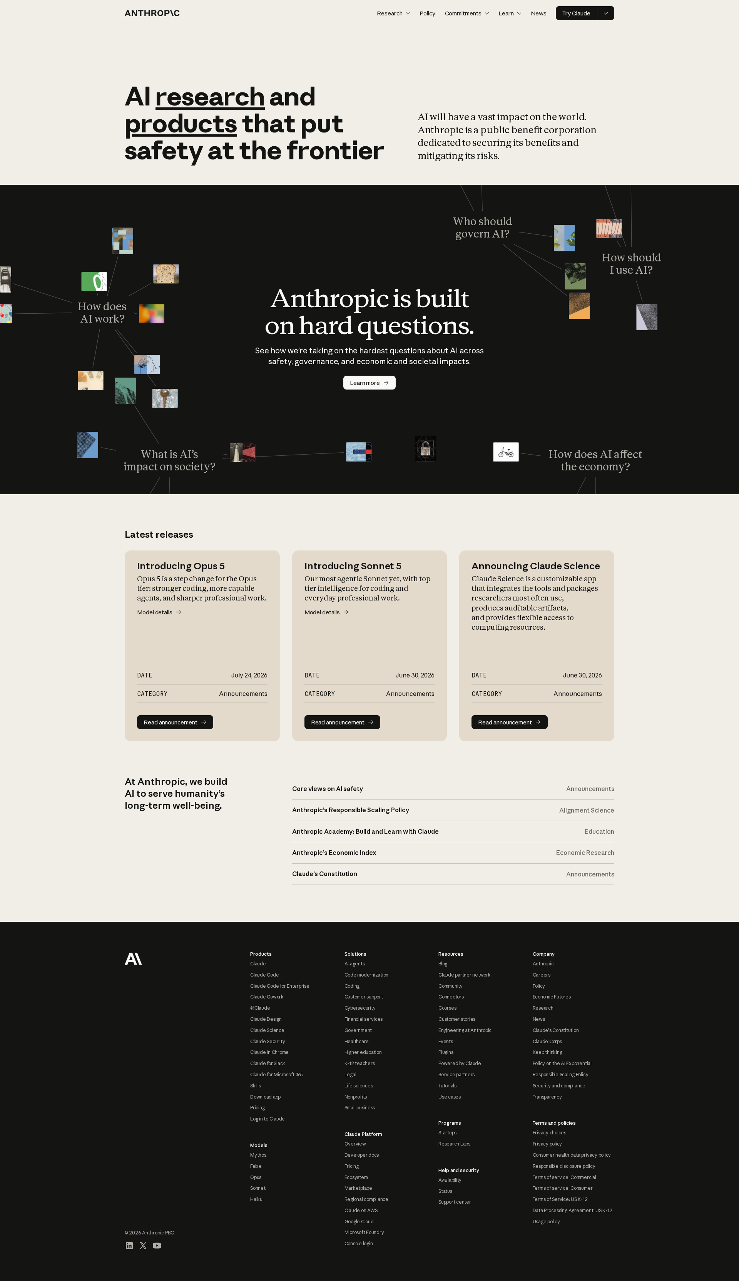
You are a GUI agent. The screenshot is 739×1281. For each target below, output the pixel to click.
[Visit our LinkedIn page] (129, 1245)
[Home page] (152, 13)
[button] (393, 13)
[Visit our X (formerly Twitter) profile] (143, 1245)
